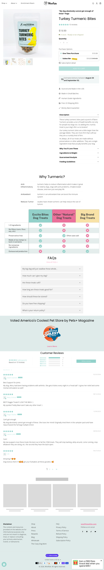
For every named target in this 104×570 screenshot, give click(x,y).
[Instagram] (87, 531)
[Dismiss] (101, 560)
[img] (8, 374)
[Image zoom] (27, 33)
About (33, 527)
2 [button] (49, 469)
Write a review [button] (86, 361)
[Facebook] (82, 531)
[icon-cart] (100, 3)
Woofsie (48, 566)
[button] (64, 25)
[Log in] (96, 3)
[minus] (60, 42)
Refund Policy (61, 534)
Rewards (34, 534)
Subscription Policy (63, 540)
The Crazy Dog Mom (39, 544)
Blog (33, 537)
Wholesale (35, 540)
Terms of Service (62, 530)
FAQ (57, 524)
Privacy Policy (61, 527)
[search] (93, 3)
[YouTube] (95, 531)
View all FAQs (51, 262)
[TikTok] (91, 531)
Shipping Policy (62, 537)
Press (33, 530)
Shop (33, 524)
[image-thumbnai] (6, 61)
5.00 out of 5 (22, 360)
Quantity (62, 39)
